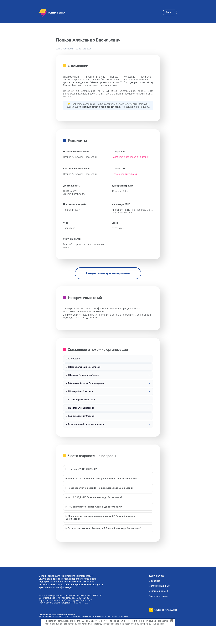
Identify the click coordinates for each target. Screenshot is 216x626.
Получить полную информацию (108, 273)
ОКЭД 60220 (70, 191)
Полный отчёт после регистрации (101, 106)
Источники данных (159, 586)
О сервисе (154, 581)
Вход (168, 12)
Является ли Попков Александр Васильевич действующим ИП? (102, 478)
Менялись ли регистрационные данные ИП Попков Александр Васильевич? (101, 517)
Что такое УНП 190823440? (82, 469)
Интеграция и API (158, 591)
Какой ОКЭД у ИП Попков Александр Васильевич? (95, 497)
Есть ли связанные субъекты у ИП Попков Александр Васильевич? (104, 528)
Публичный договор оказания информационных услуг (57, 614)
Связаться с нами (158, 596)
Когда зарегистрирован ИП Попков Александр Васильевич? (100, 488)
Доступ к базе (156, 575)
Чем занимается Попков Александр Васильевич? (95, 506)
